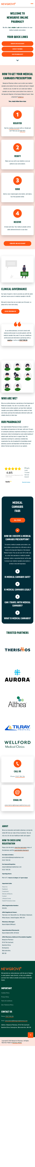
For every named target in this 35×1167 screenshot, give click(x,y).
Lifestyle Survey (6, 898)
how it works (17, 49)
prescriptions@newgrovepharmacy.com (17, 805)
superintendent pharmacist (21, 850)
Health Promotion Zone (8, 901)
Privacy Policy (5, 997)
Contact (4, 896)
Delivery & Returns (7, 894)
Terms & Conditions (6, 1001)
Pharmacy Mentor (17, 1042)
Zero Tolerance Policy (7, 1005)
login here (22, 130)
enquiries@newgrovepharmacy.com (11, 867)
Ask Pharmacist (17, 54)
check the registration (21, 847)
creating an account (14, 128)
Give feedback (10, 311)
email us (9, 340)
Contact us (21, 97)
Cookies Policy (5, 993)
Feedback (5, 889)
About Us (4, 887)
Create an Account (17, 43)
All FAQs (17, 520)
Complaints (5, 891)
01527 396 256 (23, 340)
